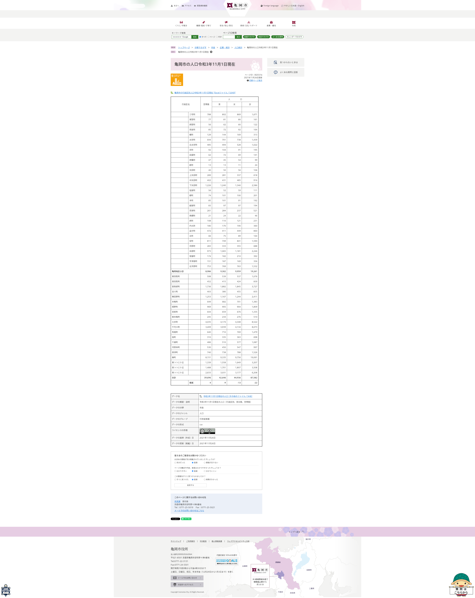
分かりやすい (182, 471)
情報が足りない (212, 462)
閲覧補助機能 (202, 6)
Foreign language (271, 6)
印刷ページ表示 (255, 80)
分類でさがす (200, 48)
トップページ (184, 48)
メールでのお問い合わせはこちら (189, 511)
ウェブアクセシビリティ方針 (238, 541)
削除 (211, 52)
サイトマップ (176, 541)
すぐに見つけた (183, 479)
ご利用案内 (190, 541)
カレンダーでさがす (294, 37)
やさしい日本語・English (294, 6)
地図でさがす (263, 37)
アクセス (188, 6)
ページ (212, 37)
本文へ (176, 6)
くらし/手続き (181, 26)
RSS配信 (203, 541)
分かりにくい (211, 471)
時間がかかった (212, 479)
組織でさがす (249, 37)
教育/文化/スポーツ (248, 26)
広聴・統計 (225, 48)
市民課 (177, 501)
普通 (195, 462)
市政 (294, 26)
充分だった (181, 462)
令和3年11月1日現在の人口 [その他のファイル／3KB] (227, 396)
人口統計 (238, 48)
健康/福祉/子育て (203, 26)
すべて (204, 37)
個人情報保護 (217, 541)
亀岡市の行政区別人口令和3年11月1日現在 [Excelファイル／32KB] (205, 93)
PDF (220, 37)
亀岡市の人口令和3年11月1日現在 (193, 52)
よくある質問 (278, 37)
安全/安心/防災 (226, 26)
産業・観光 (271, 26)
